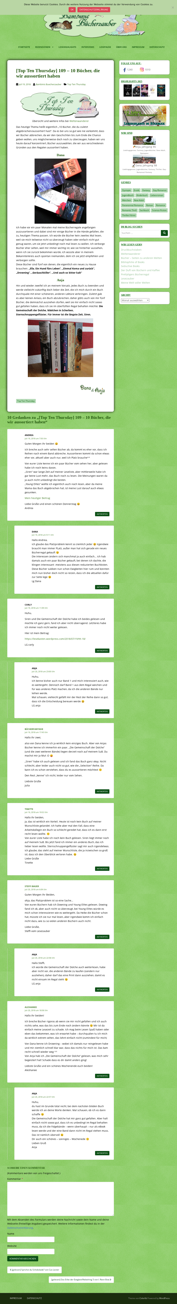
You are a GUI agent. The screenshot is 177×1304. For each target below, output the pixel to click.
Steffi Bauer (32, 886)
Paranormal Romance (132, 205)
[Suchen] (164, 233)
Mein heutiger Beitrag (37, 498)
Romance (160, 205)
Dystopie (126, 190)
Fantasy (146, 190)
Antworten (102, 514)
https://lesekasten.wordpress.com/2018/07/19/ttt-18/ (55, 638)
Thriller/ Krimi (128, 215)
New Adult (139, 200)
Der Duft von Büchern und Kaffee (140, 270)
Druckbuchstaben (131, 249)
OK (72, 9)
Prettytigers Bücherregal (135, 274)
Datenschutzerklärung (94, 9)
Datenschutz (157, 47)
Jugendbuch (127, 195)
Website (12, 1246)
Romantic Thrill (129, 210)
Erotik (136, 190)
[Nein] (172, 7)
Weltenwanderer (79, 121)
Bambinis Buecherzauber (48, 84)
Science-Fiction (159, 210)
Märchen (126, 200)
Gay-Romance (159, 190)
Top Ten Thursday (76, 84)
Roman (149, 205)
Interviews (87, 47)
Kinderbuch (142, 195)
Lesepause (105, 47)
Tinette (29, 809)
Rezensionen (42, 47)
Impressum (138, 47)
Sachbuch (144, 210)
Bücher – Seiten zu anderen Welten (141, 258)
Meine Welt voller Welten (135, 282)
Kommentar (15, 1179)
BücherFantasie (34, 729)
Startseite (24, 47)
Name (10, 1233)
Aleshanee (31, 1007)
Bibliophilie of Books (133, 262)
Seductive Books (130, 266)
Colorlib (143, 1298)
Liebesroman (157, 195)
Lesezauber (127, 278)
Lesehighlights (67, 47)
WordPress (164, 1298)
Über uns (121, 47)
